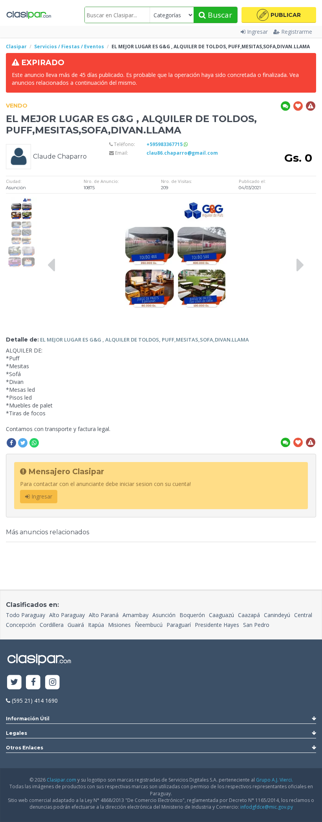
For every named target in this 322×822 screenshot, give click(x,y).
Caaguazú (221, 615)
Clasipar (16, 46)
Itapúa (96, 624)
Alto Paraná (104, 615)
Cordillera (52, 624)
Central (303, 615)
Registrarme (296, 31)
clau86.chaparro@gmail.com (182, 153)
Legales (16, 733)
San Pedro (256, 624)
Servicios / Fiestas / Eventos (69, 46)
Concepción (21, 624)
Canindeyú (277, 615)
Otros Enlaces (24, 748)
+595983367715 (165, 144)
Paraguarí (178, 624)
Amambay (135, 615)
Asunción (164, 615)
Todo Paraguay (25, 615)
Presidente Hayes (217, 624)
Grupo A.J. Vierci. (274, 779)
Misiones (119, 624)
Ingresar (257, 31)
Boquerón (192, 615)
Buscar (219, 15)
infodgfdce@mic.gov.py (266, 807)
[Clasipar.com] (28, 15)
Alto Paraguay (67, 615)
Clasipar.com (61, 779)
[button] (279, 15)
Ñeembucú (149, 624)
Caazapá (249, 615)
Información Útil (27, 719)
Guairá (76, 624)
